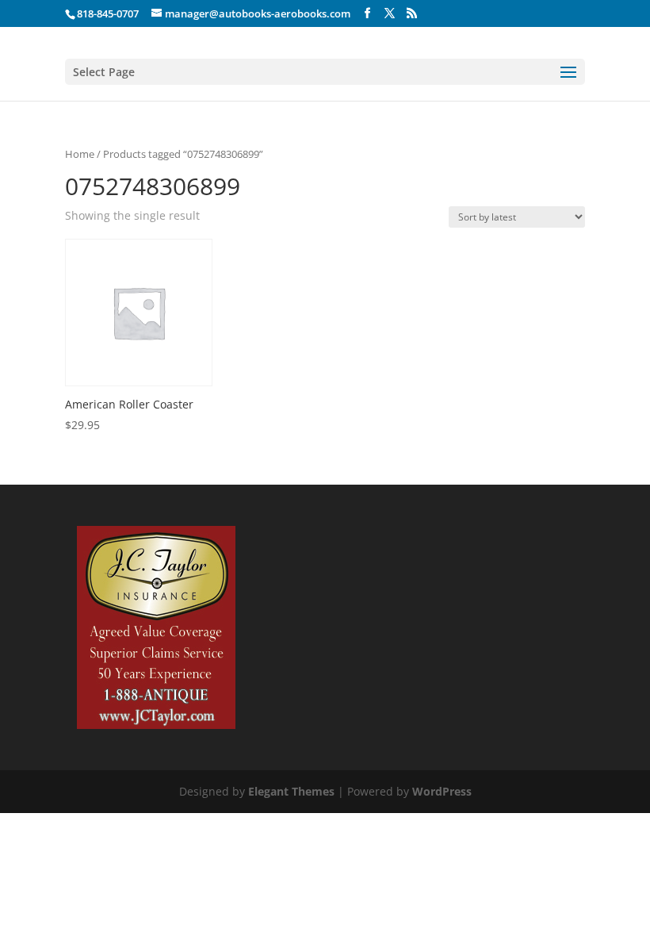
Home (79, 154)
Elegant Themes (291, 791)
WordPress (442, 791)
